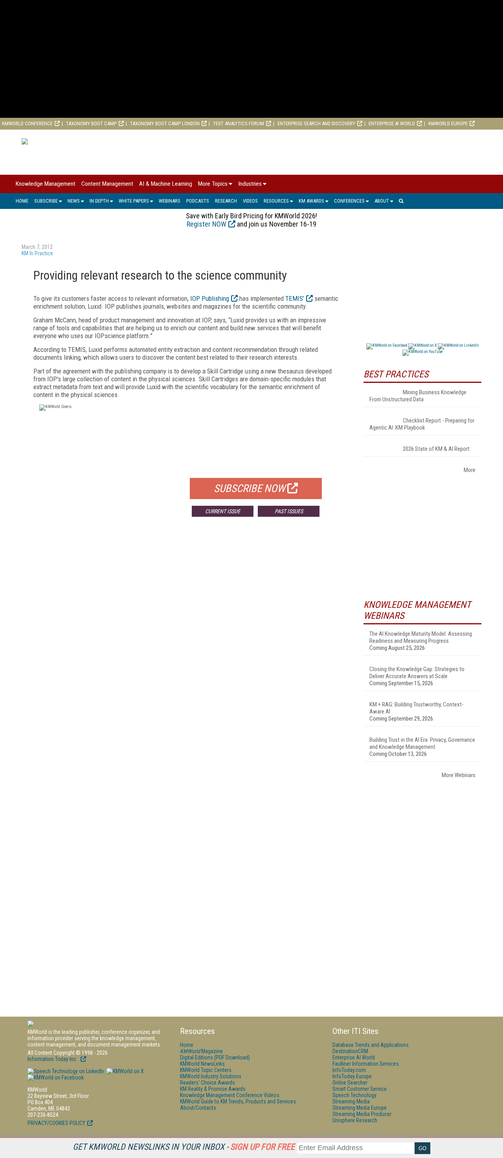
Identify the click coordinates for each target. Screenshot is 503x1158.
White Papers (134, 201)
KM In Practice (37, 253)
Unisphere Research (354, 1120)
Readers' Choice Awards (207, 1082)
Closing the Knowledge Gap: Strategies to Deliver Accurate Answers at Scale (416, 673)
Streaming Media (351, 1101)
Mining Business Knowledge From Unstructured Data (417, 396)
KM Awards (311, 201)
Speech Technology (354, 1095)
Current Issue (222, 511)
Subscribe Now (249, 488)
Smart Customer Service (359, 1089)
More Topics (213, 183)
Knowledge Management (45, 183)
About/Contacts (198, 1108)
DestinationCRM (350, 1051)
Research (226, 201)
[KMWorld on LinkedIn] (66, 1071)
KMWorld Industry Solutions (210, 1076)
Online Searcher (349, 1082)
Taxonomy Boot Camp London (165, 123)
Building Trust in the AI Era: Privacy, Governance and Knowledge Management (422, 743)
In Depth (99, 201)
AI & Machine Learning (165, 183)
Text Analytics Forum (238, 123)
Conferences (349, 201)
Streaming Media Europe (359, 1108)
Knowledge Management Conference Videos (229, 1095)
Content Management (107, 183)
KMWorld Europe (448, 123)
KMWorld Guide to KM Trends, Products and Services (238, 1101)
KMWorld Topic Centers (205, 1070)
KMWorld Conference (27, 123)
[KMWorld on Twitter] (124, 1071)
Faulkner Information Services (365, 1064)
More (469, 470)
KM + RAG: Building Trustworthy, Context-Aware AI (416, 708)
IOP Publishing (209, 298)
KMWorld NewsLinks (202, 1064)
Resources (276, 201)
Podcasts (197, 201)
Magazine (201, 1051)
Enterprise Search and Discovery (316, 123)
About (381, 201)
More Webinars (458, 775)
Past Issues (289, 511)
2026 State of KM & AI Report (436, 448)
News (74, 201)
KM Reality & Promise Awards (213, 1089)
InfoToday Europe (352, 1076)
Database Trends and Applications (370, 1045)
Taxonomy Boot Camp (91, 123)
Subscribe (46, 201)
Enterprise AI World (392, 123)
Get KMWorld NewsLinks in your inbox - (184, 1147)
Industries (250, 183)
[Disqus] (186, 639)
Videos (250, 201)
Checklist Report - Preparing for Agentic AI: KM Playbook (421, 424)
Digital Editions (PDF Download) (215, 1057)
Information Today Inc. (53, 1059)
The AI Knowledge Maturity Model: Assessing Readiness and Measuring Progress (420, 637)
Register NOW (206, 224)
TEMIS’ (294, 298)
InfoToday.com (349, 1070)
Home (22, 201)
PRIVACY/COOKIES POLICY (56, 1123)
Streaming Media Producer (361, 1114)
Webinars (169, 201)
